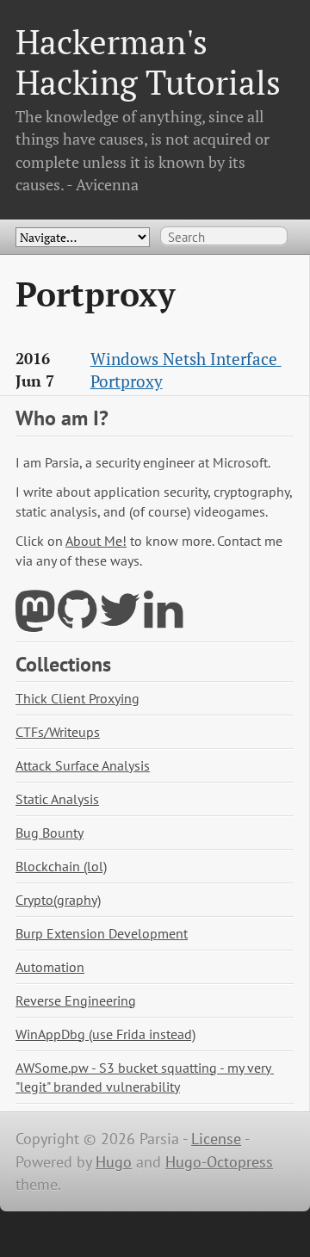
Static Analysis (57, 799)
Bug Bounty (50, 832)
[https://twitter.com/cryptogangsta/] (120, 620)
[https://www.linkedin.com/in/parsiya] (163, 620)
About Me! (96, 540)
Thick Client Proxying (78, 698)
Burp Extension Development (102, 933)
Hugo (114, 1162)
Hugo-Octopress (219, 1162)
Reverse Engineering (76, 1000)
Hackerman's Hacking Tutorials (148, 61)
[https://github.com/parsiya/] (77, 620)
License (216, 1139)
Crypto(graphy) (58, 899)
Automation (50, 966)
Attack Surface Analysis (83, 765)
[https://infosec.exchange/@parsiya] (35, 620)
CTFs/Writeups (58, 731)
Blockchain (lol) (61, 866)
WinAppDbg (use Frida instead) (105, 1034)
